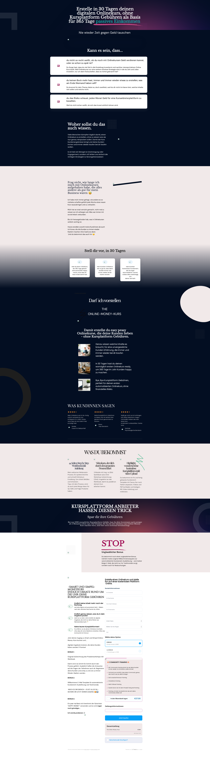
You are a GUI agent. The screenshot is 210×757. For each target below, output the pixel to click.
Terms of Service (94, 749)
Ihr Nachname (110, 598)
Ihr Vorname (109, 592)
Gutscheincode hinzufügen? (118, 740)
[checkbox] (108, 698)
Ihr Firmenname (110, 609)
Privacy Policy (86, 749)
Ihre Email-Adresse (111, 604)
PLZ (107, 632)
